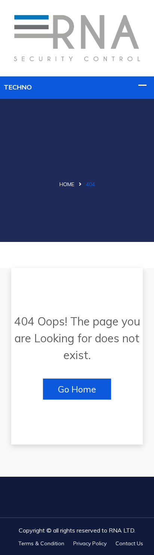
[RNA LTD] (77, 37)
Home (66, 184)
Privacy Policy (90, 543)
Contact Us (129, 543)
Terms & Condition (41, 543)
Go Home (77, 389)
